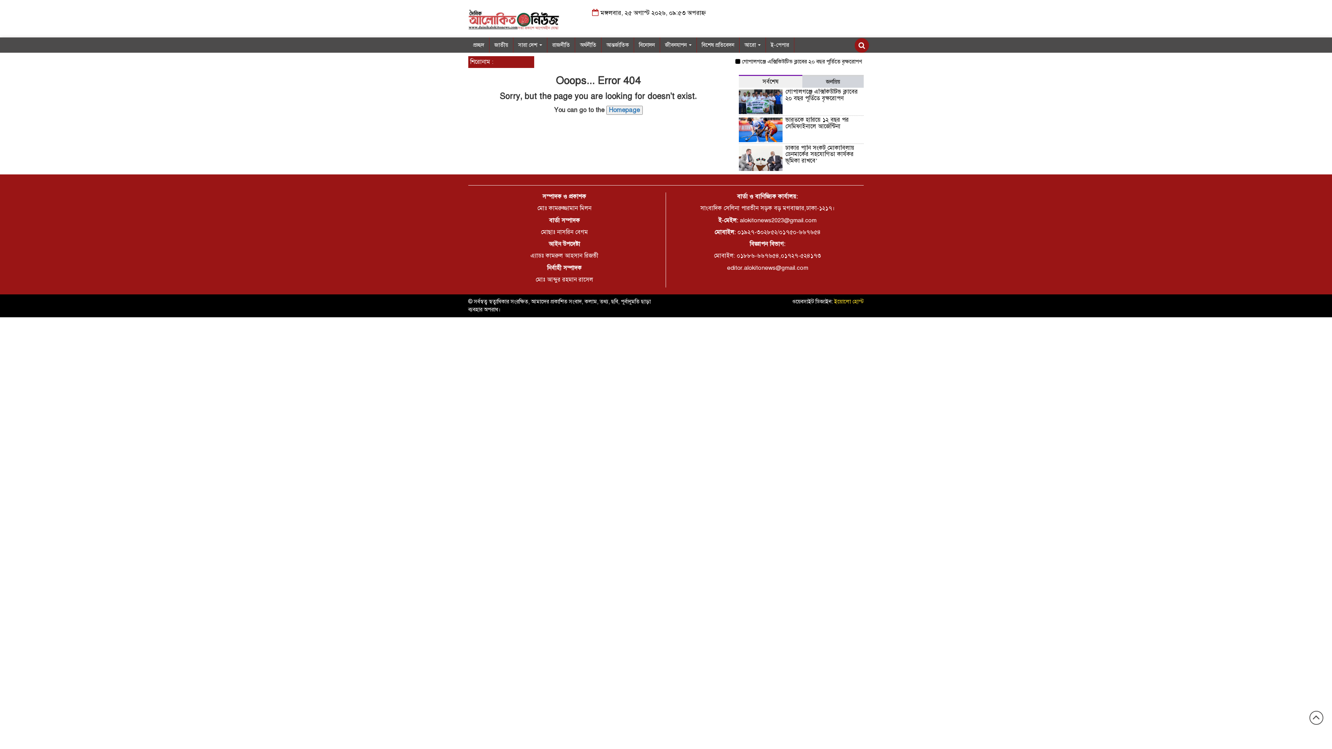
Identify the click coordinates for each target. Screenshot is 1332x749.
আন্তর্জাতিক (617, 45)
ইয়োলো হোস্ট (849, 301)
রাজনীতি (561, 45)
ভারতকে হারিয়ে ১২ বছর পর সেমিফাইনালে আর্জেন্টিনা (817, 123)
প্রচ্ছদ (478, 45)
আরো (750, 45)
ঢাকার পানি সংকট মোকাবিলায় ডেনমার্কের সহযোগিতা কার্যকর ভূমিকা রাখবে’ (819, 154)
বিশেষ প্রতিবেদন (718, 45)
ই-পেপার (780, 45)
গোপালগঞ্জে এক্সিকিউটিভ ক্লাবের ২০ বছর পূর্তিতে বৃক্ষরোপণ (788, 61)
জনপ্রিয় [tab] (833, 81)
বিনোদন (647, 45)
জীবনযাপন (676, 45)
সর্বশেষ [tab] (770, 81)
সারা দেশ (528, 45)
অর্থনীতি (588, 45)
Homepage (624, 110)
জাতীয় (501, 45)
